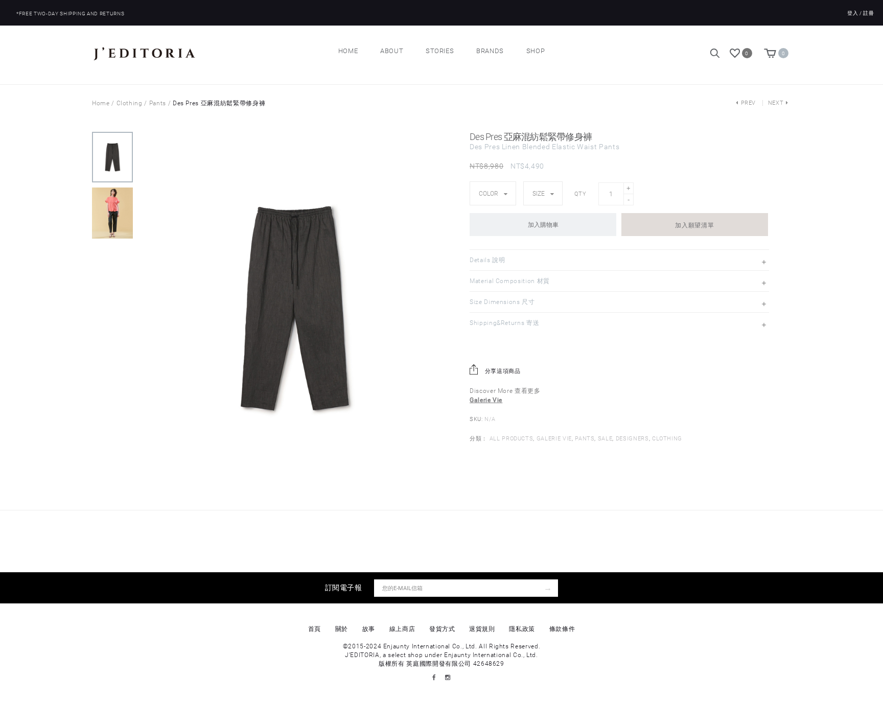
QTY (580, 194)
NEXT (776, 103)
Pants (157, 103)
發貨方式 (442, 629)
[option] (112, 160)
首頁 (314, 629)
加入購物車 (543, 224)
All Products (511, 438)
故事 (368, 629)
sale (605, 438)
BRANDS (490, 51)
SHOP (535, 51)
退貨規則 (482, 629)
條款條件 (562, 629)
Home (348, 51)
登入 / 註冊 (860, 13)
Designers (632, 438)
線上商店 (402, 629)
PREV (748, 103)
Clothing (130, 103)
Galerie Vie (554, 438)
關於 (341, 629)
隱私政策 (522, 629)
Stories (440, 51)
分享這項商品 (502, 371)
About (391, 51)
